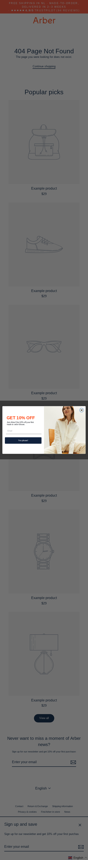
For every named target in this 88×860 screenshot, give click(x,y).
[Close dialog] (81, 410)
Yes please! (23, 440)
